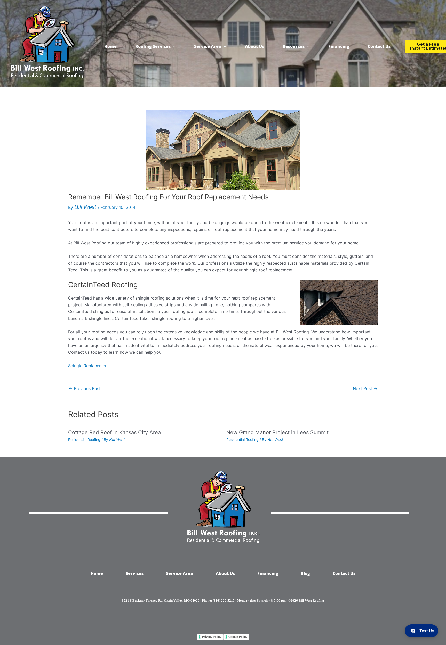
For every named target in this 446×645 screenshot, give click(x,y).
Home (110, 46)
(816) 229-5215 (224, 600)
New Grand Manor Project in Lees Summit (277, 432)
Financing (338, 46)
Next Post (365, 388)
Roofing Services (153, 46)
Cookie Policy (237, 637)
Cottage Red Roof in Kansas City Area (114, 432)
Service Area (207, 46)
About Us (254, 46)
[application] (173, 46)
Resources (294, 46)
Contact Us (379, 46)
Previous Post (85, 388)
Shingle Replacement (88, 365)
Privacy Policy (211, 637)
